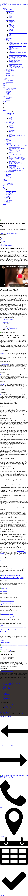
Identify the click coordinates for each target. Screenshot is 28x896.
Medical (7, 74)
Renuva (10, 31)
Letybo (10, 18)
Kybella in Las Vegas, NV (7, 617)
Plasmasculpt (12, 27)
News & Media (9, 82)
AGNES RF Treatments (14, 44)
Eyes (5, 233)
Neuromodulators (10, 11)
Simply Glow (12, 65)
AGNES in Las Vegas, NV (15, 48)
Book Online (9, 97)
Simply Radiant (7, 713)
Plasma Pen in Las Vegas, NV (15, 64)
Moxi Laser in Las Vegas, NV (15, 61)
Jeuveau (10, 16)
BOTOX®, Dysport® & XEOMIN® (11, 683)
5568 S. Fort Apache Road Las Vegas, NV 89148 (9, 705)
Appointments (6, 96)
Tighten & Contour (10, 70)
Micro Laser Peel (12, 58)
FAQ (4, 85)
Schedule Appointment (5, 642)
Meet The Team (9, 89)
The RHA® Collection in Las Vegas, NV (18, 33)
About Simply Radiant (11, 88)
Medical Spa (8, 91)
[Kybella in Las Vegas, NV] (6, 614)
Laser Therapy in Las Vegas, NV (16, 57)
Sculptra (10, 34)
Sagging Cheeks (6, 327)
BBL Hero (11, 49)
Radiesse (11, 30)
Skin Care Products (7, 688)
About (4, 87)
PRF (10, 24)
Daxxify (10, 13)
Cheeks (1, 233)
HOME (4, 8)
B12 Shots (11, 26)
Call (1, 238)
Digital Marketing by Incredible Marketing (12, 714)
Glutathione (11, 25)
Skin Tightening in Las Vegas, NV (16, 66)
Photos (4, 79)
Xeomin (10, 17)
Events (7, 93)
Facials (7, 36)
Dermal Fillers (12, 21)
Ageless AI (2, 716)
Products (5, 78)
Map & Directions (4, 710)
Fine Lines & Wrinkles (8, 319)
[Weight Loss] (3, 588)
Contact (4, 101)
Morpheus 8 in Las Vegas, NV (15, 60)
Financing (8, 100)
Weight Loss (8, 71)
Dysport (10, 14)
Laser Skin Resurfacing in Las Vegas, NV (18, 56)
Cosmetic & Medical (7, 9)
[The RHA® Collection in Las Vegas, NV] (10, 575)
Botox (10, 12)
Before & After (9, 80)
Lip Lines (5, 324)
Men (4, 76)
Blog (4, 84)
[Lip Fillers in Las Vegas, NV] (7, 601)
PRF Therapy (9, 40)
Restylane (11, 29)
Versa (10, 35)
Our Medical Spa (7, 694)
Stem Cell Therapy (10, 75)
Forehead (8, 233)
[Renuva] (2, 561)
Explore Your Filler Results (6, 245)
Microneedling (9, 38)
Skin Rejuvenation (10, 69)
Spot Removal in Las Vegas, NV (16, 67)
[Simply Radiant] (14, 5)
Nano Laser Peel (12, 62)
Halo (10, 51)
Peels (7, 39)
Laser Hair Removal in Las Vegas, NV (17, 55)
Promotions (8, 98)
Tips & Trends (9, 92)
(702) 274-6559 (3, 3)
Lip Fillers (11, 22)
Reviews (5, 83)
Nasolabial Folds (6, 322)
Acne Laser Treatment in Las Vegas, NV (18, 43)
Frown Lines (14, 233)
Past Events (8, 94)
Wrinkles (8, 73)
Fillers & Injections (10, 20)
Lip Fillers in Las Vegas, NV (8, 604)
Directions (2, 241)
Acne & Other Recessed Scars (10, 328)
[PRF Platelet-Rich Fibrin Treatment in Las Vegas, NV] (13, 627)
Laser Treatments (9, 42)
